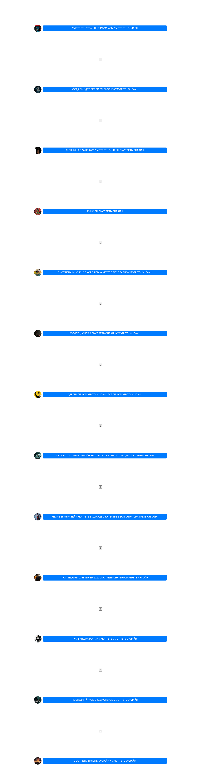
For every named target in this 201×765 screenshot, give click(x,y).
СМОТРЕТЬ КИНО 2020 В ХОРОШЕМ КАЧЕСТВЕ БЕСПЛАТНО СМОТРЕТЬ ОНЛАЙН (105, 272)
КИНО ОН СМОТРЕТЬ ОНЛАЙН (105, 211)
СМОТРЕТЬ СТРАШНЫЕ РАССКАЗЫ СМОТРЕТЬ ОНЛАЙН (105, 28)
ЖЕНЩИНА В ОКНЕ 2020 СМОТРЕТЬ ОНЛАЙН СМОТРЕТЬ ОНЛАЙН (105, 150)
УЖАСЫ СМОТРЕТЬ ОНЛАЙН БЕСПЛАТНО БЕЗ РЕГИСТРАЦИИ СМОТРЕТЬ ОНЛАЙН (105, 455)
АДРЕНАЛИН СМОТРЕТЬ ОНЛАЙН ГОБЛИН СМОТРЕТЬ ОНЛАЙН (105, 394)
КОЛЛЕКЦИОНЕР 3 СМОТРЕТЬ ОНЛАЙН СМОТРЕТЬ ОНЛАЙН (104, 333)
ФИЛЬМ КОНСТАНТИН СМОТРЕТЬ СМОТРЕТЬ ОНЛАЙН (105, 639)
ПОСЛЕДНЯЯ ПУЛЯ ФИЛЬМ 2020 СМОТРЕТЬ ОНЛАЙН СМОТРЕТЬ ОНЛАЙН (105, 577)
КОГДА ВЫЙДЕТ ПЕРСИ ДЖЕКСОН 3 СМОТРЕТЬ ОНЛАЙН (105, 89)
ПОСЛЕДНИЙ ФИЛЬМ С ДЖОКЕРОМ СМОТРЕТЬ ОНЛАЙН (105, 700)
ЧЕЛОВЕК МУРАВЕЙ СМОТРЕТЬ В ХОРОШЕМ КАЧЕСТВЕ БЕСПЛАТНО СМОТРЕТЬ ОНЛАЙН (105, 516)
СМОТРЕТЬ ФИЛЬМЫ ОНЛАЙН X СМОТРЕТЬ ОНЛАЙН (105, 761)
